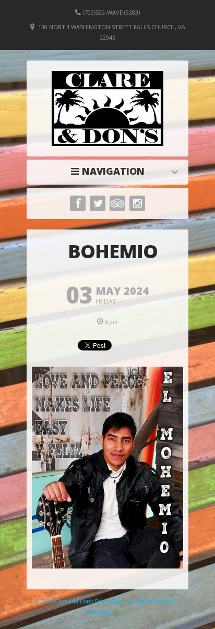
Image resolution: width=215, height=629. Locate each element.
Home (110, 171)
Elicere (122, 611)
